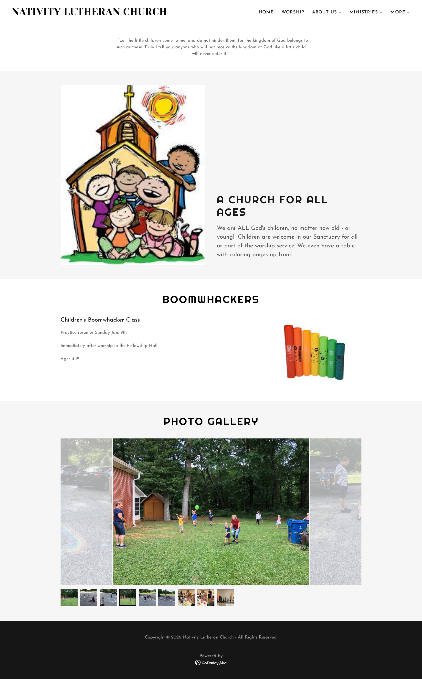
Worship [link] (293, 12)
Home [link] (266, 12)
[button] (327, 12)
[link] (109, 14)
